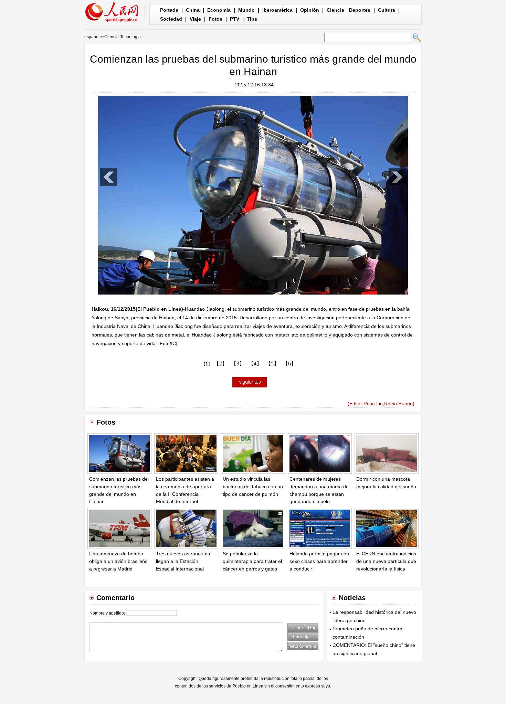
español (91, 36)
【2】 (221, 363)
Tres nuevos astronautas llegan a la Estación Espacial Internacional (183, 561)
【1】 (206, 364)
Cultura (386, 10)
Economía (219, 10)
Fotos (215, 19)
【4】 (255, 363)
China (193, 10)
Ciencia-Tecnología (122, 36)
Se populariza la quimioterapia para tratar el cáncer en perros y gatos (252, 561)
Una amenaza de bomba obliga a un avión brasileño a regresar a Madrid (118, 561)
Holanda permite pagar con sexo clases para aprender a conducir (319, 561)
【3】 (238, 363)
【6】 (289, 363)
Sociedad (171, 19)
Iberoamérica (277, 10)
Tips (252, 19)
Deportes (359, 10)
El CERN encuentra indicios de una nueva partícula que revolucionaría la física (386, 561)
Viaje (195, 19)
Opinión (309, 10)
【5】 (272, 363)
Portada (169, 10)
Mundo (246, 10)
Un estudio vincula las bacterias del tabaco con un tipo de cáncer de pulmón (253, 486)
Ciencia (335, 10)
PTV (234, 19)
